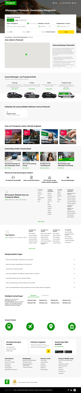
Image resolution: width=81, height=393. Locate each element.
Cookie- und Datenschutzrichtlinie (20, 390)
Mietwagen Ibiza (54, 300)
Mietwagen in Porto (55, 302)
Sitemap (36, 390)
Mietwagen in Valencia (67, 300)
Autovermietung (8, 37)
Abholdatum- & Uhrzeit (43, 23)
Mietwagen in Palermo (32, 302)
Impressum (31, 390)
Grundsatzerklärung (47, 390)
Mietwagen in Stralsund (67, 302)
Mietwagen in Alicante (43, 300)
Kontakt (41, 390)
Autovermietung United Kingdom (20, 37)
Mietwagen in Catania (43, 302)
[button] (26, 54)
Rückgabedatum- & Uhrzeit (63, 23)
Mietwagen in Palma (32, 300)
